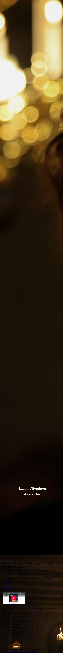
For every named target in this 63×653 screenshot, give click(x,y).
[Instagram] (6, 582)
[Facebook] (6, 584)
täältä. (52, 578)
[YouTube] (6, 587)
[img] (31, 277)
